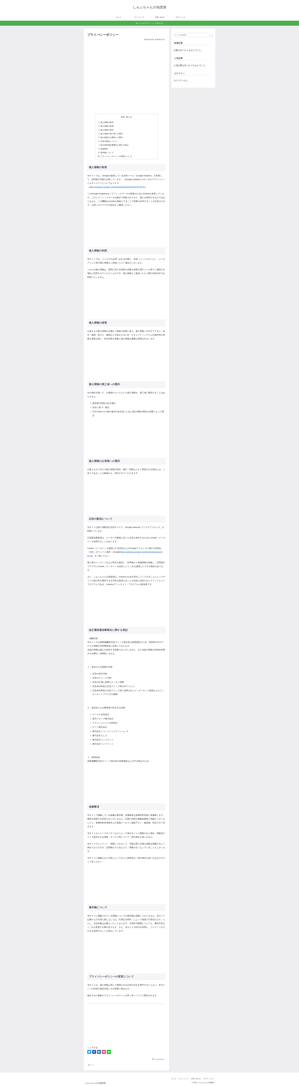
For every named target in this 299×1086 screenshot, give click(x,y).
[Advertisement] (126, 58)
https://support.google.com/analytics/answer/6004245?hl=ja (117, 187)
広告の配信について (108, 141)
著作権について (107, 152)
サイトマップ (184, 1079)
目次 (123, 117)
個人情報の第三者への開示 (111, 134)
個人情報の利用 (107, 126)
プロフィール (208, 1079)
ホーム (173, 1079)
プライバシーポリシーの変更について (116, 156)
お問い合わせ (196, 1079)
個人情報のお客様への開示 (111, 137)
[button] (210, 36)
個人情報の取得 (107, 122)
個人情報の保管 (107, 130)
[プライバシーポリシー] (99, 1052)
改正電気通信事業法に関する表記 (114, 145)
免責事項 (104, 149)
